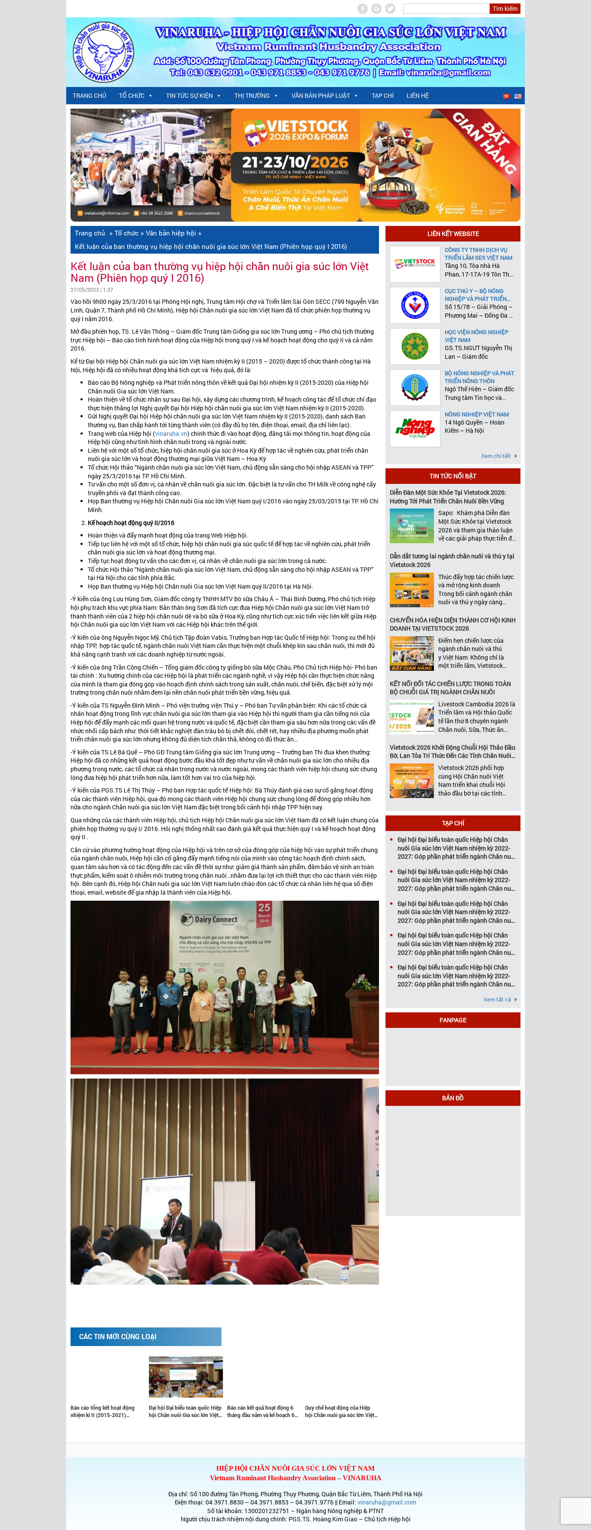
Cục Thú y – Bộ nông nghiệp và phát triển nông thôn (476, 295)
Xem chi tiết (496, 456)
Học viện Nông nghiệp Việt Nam (476, 336)
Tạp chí (383, 95)
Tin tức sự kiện (189, 95)
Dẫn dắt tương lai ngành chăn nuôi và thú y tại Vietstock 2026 (452, 560)
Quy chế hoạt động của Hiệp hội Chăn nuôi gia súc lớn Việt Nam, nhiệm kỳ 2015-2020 (285, 1411)
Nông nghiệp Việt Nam (477, 414)
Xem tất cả (498, 999)
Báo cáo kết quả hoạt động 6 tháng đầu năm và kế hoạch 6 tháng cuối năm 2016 (206, 1411)
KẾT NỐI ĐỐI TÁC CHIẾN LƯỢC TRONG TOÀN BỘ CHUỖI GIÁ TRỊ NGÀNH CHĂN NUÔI (450, 688)
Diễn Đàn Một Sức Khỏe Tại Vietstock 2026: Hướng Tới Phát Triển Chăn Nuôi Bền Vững (448, 496)
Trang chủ (89, 95)
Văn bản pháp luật (321, 95)
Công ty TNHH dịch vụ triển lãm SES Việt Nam (478, 253)
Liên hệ (418, 95)
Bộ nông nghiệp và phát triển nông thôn (479, 377)
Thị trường (252, 95)
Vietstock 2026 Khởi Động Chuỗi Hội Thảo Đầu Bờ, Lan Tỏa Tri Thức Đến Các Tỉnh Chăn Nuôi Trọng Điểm (452, 751)
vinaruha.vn (171, 433)
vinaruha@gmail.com (386, 1502)
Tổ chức (132, 95)
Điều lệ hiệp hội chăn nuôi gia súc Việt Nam (363, 1411)
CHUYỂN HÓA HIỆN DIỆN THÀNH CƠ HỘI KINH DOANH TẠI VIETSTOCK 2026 (453, 624)
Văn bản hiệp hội (171, 233)
